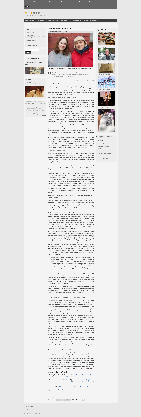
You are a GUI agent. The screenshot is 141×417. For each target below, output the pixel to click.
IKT (38, 103)
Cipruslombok (101, 156)
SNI (39, 110)
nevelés (42, 106)
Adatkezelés (65, 20)
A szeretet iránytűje (103, 158)
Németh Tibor (58, 398)
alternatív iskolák (30, 101)
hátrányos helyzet (30, 103)
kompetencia (29, 105)
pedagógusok (30, 110)
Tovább (44, 115)
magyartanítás (41, 105)
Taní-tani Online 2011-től (33, 45)
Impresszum (28, 404)
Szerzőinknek (29, 20)
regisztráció (58, 399)
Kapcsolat (40, 20)
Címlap (26, 24)
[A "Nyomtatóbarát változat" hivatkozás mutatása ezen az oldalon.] (83, 400)
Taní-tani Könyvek (31, 40)
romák (36, 110)
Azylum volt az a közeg (104, 89)
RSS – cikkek (30, 32)
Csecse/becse (76, 20)
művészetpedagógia (33, 107)
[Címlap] (34, 13)
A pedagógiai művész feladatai (106, 108)
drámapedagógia (39, 101)
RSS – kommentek (31, 35)
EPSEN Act (58, 237)
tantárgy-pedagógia (38, 112)
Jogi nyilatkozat (29, 406)
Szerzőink (29, 37)
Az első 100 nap (102, 61)
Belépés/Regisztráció (91, 20)
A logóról (27, 409)
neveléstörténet (31, 108)
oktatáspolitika (39, 108)
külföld (34, 105)
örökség (35, 114)
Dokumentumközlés (103, 47)
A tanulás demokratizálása (104, 151)
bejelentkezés (67, 399)
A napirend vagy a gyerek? (105, 32)
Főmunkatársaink (52, 20)
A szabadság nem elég (104, 74)
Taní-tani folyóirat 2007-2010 (34, 43)
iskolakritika (42, 103)
